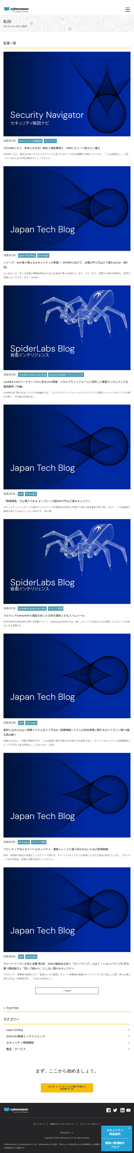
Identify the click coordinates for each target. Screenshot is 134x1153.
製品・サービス (16, 1049)
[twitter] (115, 1109)
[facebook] (108, 1109)
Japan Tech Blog (14, 1029)
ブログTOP (12, 1008)
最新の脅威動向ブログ (115, 1145)
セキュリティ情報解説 (20, 1042)
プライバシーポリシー (90, 1123)
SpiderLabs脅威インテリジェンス (25, 1036)
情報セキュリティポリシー (62, 1123)
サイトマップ (39, 1123)
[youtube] (128, 1109)
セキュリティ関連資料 (115, 1132)
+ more (67, 990)
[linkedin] (122, 1109)
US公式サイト (67, 1132)
